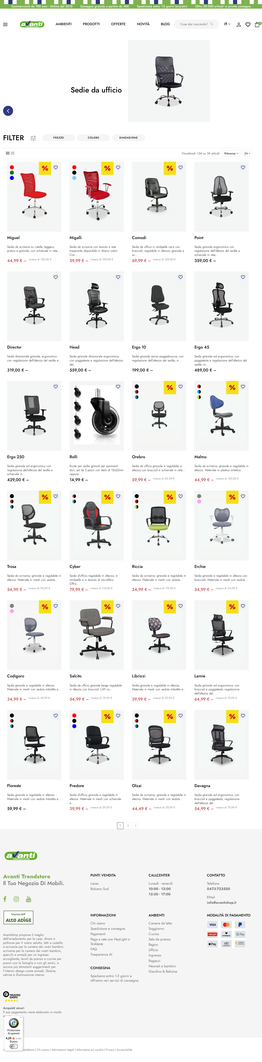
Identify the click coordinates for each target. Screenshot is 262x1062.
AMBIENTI (64, 24)
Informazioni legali (63, 1050)
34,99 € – (141, 590)
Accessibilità (124, 1050)
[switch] (14, 1046)
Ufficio (153, 949)
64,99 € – (204, 699)
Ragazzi (154, 960)
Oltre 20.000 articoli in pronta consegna (223, 6)
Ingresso (155, 955)
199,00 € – (142, 370)
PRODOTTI (91, 24)
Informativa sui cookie (90, 1050)
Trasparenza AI (101, 954)
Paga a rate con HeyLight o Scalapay (110, 941)
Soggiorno (156, 928)
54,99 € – (16, 590)
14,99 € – (79, 480)
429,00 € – (18, 480)
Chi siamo (97, 923)
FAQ (93, 949)
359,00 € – (205, 261)
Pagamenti (97, 933)
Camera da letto (160, 923)
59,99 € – (79, 261)
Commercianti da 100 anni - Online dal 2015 (41, 6)
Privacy (110, 1050)
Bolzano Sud (99, 888)
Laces (94, 883)
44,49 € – (142, 809)
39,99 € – (141, 699)
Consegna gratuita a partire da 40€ (104, 6)
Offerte (118, 24)
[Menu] (20, 1018)
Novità (143, 24)
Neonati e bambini (162, 966)
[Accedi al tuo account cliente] (239, 25)
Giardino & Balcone (163, 971)
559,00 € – (80, 370)
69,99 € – (141, 261)
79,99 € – (79, 590)
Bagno (153, 944)
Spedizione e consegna (107, 928)
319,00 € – (17, 370)
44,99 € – (17, 261)
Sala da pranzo (160, 939)
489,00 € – (205, 370)
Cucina (154, 933)
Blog (165, 24)
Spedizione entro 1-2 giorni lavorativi (162, 6)
